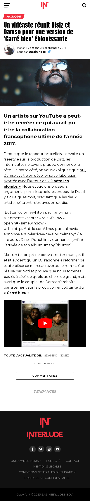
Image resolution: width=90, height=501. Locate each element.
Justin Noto (37, 51)
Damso (51, 355)
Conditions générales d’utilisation (47, 472)
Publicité (53, 460)
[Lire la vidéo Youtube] (45, 323)
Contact (72, 460)
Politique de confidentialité (47, 478)
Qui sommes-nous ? (26, 460)
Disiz (65, 355)
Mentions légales (47, 466)
